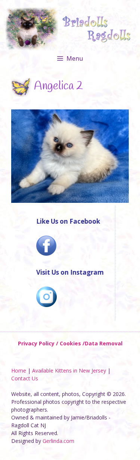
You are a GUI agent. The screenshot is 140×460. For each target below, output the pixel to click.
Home (18, 370)
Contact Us (24, 378)
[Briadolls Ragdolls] (70, 28)
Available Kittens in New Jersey (69, 370)
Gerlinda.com (58, 440)
